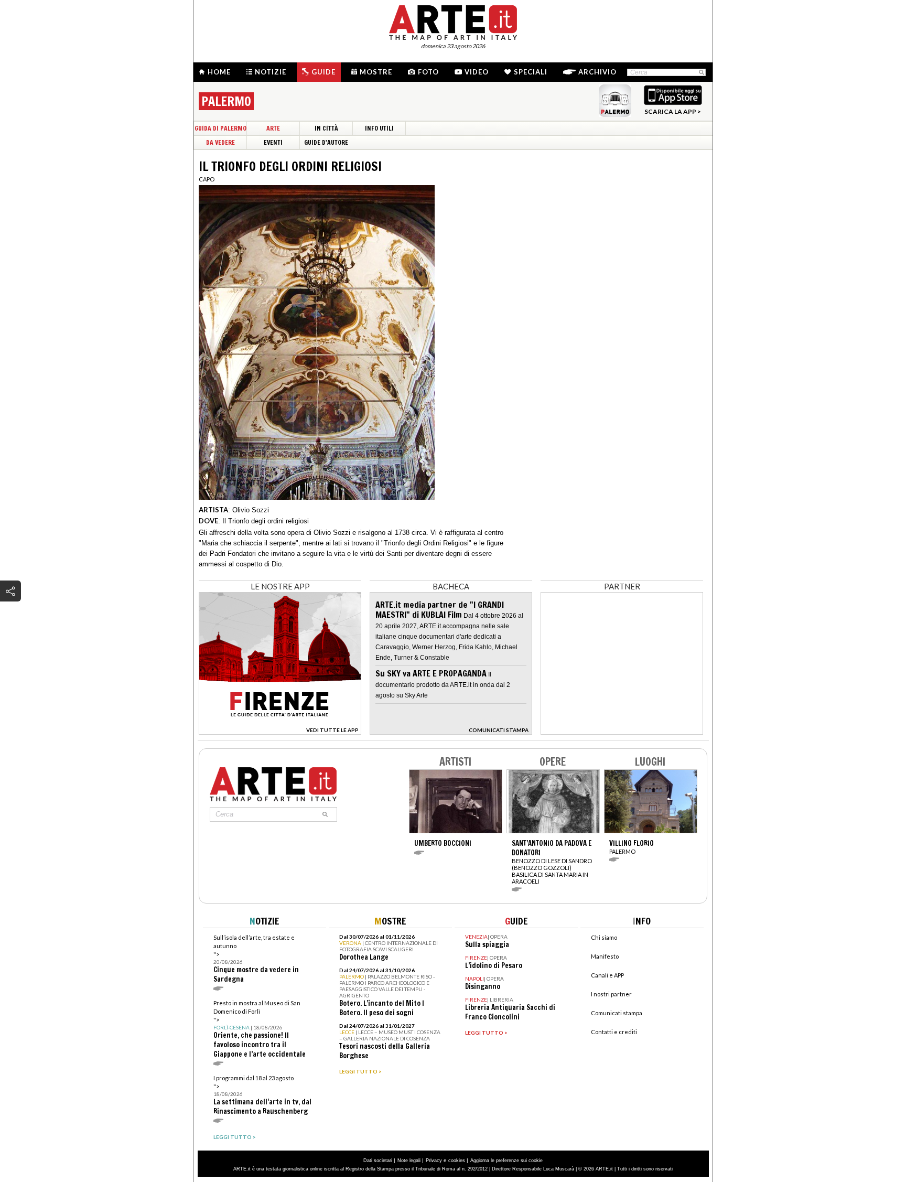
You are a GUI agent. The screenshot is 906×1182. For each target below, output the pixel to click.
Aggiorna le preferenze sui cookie (506, 1160)
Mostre (376, 72)
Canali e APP (607, 975)
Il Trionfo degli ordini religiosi (265, 521)
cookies (456, 1160)
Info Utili (379, 128)
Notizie (270, 72)
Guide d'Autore (326, 142)
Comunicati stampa (616, 1012)
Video (477, 72)
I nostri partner (611, 994)
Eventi (273, 142)
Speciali (530, 72)
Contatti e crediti (614, 1031)
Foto (428, 72)
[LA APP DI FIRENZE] (280, 732)
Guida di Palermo (220, 128)
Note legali (408, 1160)
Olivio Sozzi (250, 510)
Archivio (597, 72)
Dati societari (377, 1160)
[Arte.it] (453, 21)
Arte (273, 128)
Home (219, 72)
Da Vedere (220, 142)
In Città (326, 128)
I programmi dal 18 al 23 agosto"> (262, 1095)
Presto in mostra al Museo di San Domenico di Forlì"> (259, 1029)
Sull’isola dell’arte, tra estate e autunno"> (256, 959)
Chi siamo (604, 937)
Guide (323, 72)
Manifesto (605, 956)
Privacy (434, 1160)
